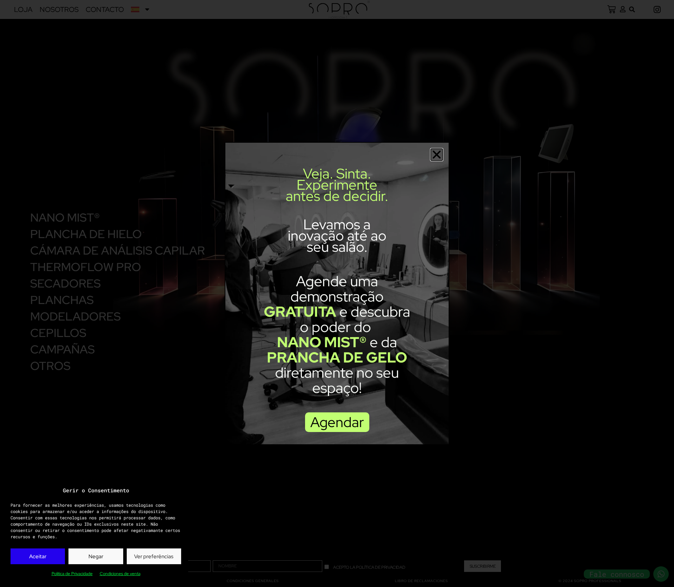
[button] (436, 154)
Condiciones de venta (120, 573)
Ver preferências (153, 556)
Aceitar (37, 556)
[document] (337, 293)
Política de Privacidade (72, 573)
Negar (95, 556)
